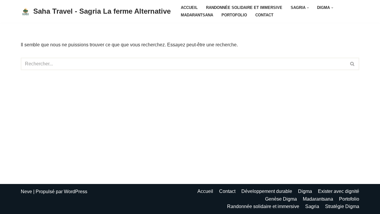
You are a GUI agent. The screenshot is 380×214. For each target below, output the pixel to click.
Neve (26, 191)
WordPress (75, 191)
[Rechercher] (352, 64)
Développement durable (266, 191)
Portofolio (234, 15)
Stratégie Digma (342, 206)
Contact (264, 15)
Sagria (312, 206)
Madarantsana (197, 15)
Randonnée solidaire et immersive (244, 7)
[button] (308, 8)
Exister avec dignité (338, 191)
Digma (305, 191)
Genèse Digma (281, 199)
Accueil (189, 7)
